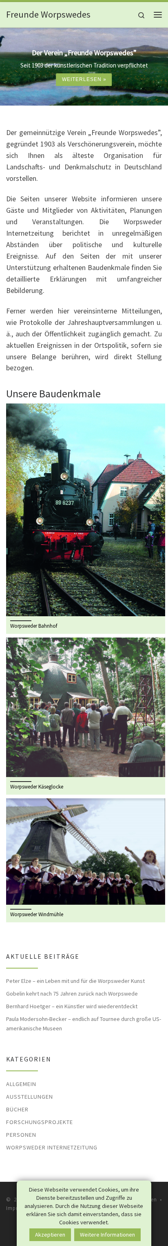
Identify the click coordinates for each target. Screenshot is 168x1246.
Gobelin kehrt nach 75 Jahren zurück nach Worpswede (72, 993)
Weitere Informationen (107, 1234)
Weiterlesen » (84, 79)
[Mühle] (85, 851)
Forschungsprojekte (39, 1122)
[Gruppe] (85, 706)
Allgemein (21, 1084)
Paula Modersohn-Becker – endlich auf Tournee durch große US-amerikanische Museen (83, 1023)
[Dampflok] (85, 509)
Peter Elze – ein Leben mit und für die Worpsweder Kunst (75, 981)
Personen (21, 1134)
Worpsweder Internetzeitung (51, 1147)
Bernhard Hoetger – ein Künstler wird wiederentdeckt (71, 1006)
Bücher (17, 1109)
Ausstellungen (29, 1096)
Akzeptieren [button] (50, 1234)
